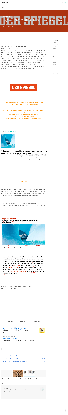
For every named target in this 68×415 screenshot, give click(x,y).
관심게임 (54, 58)
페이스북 (55, 50)
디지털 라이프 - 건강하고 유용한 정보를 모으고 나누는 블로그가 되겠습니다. (18, 390)
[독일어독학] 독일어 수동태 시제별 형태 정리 (11, 360)
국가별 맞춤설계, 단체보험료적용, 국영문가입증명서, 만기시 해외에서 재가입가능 (21, 340)
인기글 (58, 73)
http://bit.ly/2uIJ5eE (11, 131)
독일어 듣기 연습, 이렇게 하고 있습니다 (10, 358)
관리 (10, 7)
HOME (3, 7)
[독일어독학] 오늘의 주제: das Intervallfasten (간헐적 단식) (15, 361)
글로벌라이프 (55, 40)
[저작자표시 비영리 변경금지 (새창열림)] (16, 349)
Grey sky (5, 3)
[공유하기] (5, 349)
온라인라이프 (55, 46)
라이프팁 (54, 54)
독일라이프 (55, 42)
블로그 (54, 48)
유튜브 (54, 51)
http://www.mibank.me (8, 336)
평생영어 (55, 62)
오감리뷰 (54, 56)
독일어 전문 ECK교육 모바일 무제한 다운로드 (14, 329)
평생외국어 (5, 356)
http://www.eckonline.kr (8, 326)
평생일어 (55, 64)
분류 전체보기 (55, 38)
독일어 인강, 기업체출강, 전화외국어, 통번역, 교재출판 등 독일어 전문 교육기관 (19, 331)
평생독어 (10, 356)
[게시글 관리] (7, 349)
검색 (62, 3)
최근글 (54, 73)
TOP (65, 410)
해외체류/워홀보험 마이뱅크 (10, 338)
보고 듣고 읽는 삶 (56, 44)
